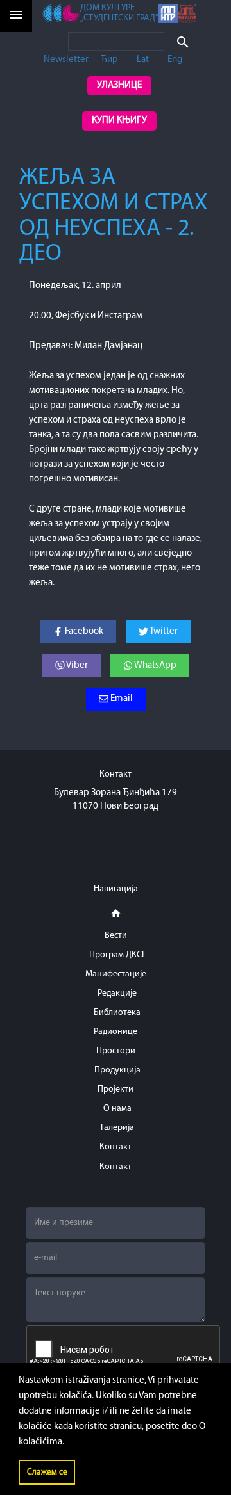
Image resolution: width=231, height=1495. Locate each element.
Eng (174, 60)
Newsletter (66, 60)
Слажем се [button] (47, 1472)
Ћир (109, 60)
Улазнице (119, 85)
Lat (143, 60)
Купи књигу (119, 120)
